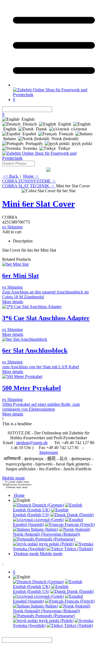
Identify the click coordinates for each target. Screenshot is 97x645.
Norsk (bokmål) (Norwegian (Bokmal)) (46, 534)
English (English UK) (31, 510)
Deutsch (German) (47, 505)
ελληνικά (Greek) (48, 519)
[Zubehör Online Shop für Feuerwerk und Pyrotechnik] (54, 94)
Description (23, 241)
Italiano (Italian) (44, 529)
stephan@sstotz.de (32, 442)
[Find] (55, 109)
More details (12, 301)
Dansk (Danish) (80, 514)
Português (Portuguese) (54, 539)
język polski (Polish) (56, 544)
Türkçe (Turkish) (78, 548)
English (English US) (31, 514)
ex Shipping (12, 227)
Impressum (48, 452)
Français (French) (79, 524)
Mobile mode (13, 478)
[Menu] (54, 85)
